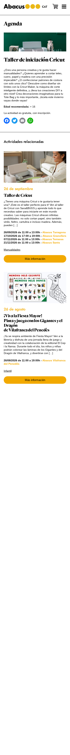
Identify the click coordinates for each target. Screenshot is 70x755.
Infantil (8, 370)
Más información (35, 258)
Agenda (13, 24)
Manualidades (12, 249)
